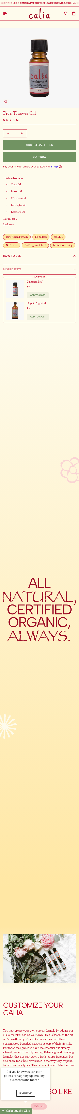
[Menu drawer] (6, 13)
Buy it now (39, 157)
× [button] (48, 1065)
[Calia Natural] (39, 13)
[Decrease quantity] (8, 133)
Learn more (25, 1093)
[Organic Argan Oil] (15, 311)
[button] (66, 13)
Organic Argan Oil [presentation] (36, 303)
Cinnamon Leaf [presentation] (34, 281)
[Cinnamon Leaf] (15, 289)
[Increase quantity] (22, 133)
